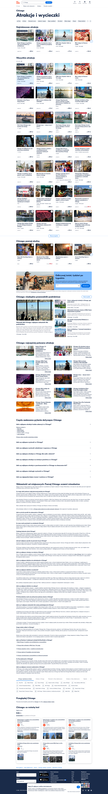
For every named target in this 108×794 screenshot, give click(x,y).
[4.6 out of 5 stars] (20, 715)
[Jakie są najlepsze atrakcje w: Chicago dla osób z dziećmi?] (90, 453)
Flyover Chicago (20, 431)
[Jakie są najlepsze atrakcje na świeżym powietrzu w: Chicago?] (90, 459)
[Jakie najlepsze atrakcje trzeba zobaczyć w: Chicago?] (90, 424)
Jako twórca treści (84, 775)
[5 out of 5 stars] (28, 722)
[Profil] (90, 2)
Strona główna (19, 767)
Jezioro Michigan (21, 434)
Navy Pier (19, 428)
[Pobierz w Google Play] (44, 774)
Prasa (73, 779)
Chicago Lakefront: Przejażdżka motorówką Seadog (28, 652)
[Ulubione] (75, 2)
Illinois (35, 767)
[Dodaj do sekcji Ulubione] (32, 31)
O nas (73, 773)
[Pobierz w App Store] (44, 779)
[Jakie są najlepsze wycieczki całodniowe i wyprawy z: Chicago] (90, 448)
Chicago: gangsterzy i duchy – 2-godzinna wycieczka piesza (30, 648)
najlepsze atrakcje (47, 701)
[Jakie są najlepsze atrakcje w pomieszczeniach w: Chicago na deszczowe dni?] (90, 465)
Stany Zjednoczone (28, 767)
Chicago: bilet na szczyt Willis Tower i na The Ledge (52, 744)
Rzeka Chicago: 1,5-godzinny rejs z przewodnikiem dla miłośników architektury (28, 720)
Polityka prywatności (54, 777)
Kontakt (52, 773)
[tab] (25, 679)
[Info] (21, 61)
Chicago (36, 701)
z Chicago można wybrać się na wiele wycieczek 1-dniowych (46, 509)
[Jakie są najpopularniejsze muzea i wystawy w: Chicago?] (90, 477)
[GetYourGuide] (18, 2)
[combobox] (33, 2)
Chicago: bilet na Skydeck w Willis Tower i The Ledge (28, 645)
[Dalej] (91, 41)
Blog (72, 777)
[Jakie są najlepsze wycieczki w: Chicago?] (90, 442)
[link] (25, 41)
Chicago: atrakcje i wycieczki (44, 767)
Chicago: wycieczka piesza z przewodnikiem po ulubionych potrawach (32, 655)
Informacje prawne (54, 775)
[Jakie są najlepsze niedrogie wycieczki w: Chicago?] (90, 471)
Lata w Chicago (77, 554)
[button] (25, 41)
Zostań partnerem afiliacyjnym (84, 778)
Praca (73, 775)
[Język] (85, 2)
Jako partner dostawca (85, 773)
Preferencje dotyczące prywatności (57, 779)
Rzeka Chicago (20, 430)
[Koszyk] (80, 2)
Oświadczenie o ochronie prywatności (38, 292)
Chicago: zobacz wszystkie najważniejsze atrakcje (27, 437)
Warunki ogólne (54, 781)
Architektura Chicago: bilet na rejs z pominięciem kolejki (28, 744)
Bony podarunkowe (75, 781)
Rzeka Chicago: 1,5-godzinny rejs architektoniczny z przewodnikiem (31, 642)
